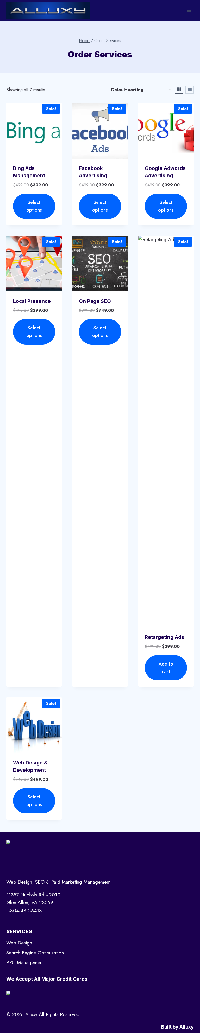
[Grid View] (179, 90)
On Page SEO (95, 301)
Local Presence (32, 301)
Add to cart (166, 668)
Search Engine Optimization (35, 952)
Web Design (19, 942)
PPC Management (25, 962)
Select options (34, 206)
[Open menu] (189, 10)
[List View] (189, 90)
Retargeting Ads (164, 637)
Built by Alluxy (177, 1027)
